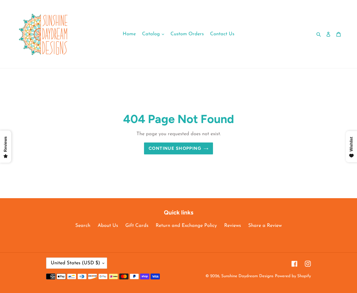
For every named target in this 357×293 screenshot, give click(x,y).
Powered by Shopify (293, 276)
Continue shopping (175, 148)
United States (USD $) (75, 263)
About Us (108, 225)
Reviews (232, 225)
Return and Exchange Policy (186, 225)
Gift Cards (136, 225)
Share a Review (265, 225)
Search (82, 225)
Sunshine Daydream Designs (247, 276)
